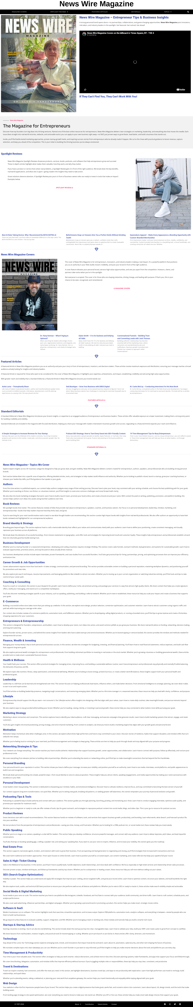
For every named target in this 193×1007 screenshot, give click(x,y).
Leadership (9, 679)
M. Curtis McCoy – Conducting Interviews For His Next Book (154, 386)
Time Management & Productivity (23, 952)
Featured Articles (100, 12)
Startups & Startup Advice (18, 924)
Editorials (135, 12)
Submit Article (102, 1004)
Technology (10, 938)
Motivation (9, 729)
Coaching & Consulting (16, 581)
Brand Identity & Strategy (18, 523)
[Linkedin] (180, 1004)
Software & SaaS (13, 908)
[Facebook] (165, 1004)
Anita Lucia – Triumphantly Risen (15, 386)
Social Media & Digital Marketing (22, 891)
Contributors (89, 1004)
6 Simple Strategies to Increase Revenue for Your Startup (25, 433)
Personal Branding (14, 763)
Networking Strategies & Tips (20, 746)
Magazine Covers (19, 12)
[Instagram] (170, 1004)
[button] (188, 12)
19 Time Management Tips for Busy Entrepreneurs (150, 433)
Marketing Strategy (14, 713)
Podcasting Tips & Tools (17, 796)
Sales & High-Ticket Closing (19, 860)
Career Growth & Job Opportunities (24, 562)
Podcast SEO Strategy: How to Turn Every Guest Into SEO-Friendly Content (95, 433)
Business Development (16, 542)
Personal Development (16, 782)
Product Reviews (13, 813)
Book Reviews (11, 503)
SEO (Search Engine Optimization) (23, 874)
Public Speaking (12, 830)
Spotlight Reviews (58, 12)
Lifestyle (8, 696)
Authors (8, 484)
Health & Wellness (13, 660)
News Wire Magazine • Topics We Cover (26, 464)
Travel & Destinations (15, 966)
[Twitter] (175, 1004)
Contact (114, 1004)
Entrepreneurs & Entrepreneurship (23, 621)
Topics (166, 12)
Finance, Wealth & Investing (19, 640)
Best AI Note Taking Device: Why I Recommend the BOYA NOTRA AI (29, 235)
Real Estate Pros (12, 846)
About (77, 1004)
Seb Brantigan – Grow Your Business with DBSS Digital (88, 386)
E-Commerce (11, 601)
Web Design (10, 983)
